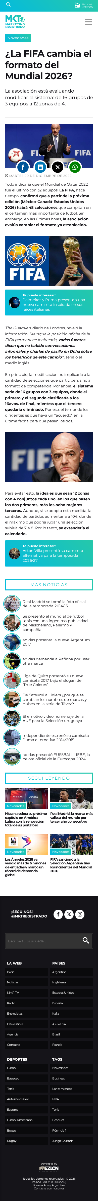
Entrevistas (15, 1013)
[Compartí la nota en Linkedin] (40, 167)
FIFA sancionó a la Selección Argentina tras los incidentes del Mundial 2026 (71, 865)
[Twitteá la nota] (58, 167)
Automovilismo (18, 1099)
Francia (57, 1045)
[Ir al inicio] (15, 21)
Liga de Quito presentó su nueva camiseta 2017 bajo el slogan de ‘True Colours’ (53, 680)
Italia (55, 1013)
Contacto (13, 1045)
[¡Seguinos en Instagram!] (79, 914)
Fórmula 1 (59, 1130)
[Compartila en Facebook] (23, 167)
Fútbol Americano (20, 1120)
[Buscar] (8, 5)
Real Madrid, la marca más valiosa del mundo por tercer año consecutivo (71, 817)
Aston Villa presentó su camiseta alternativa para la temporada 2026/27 (53, 555)
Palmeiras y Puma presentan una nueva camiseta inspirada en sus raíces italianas (54, 304)
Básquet (13, 1078)
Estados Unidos (63, 992)
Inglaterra (59, 982)
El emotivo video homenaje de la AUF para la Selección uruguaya (53, 718)
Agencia (13, 1034)
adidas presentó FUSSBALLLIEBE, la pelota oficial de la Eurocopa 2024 (56, 756)
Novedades (18, 37)
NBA (55, 1099)
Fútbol (11, 1068)
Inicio (11, 972)
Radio (11, 1003)
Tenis (10, 1089)
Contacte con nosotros (49, 1188)
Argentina (59, 972)
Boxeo (11, 1130)
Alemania (59, 1024)
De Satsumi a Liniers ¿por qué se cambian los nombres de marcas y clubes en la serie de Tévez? (55, 699)
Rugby (12, 1141)
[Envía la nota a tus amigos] (75, 167)
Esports (12, 1109)
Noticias (12, 982)
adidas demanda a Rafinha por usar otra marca (56, 661)
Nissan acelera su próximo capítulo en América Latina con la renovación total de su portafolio (26, 819)
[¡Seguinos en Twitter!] (69, 914)
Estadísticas (15, 1024)
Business (58, 1078)
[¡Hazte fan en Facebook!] (58, 914)
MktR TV (13, 992)
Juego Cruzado (63, 1141)
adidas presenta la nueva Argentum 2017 (56, 642)
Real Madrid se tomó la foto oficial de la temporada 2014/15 (54, 603)
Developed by (31, 1166)
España (57, 1003)
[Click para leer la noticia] (12, 603)
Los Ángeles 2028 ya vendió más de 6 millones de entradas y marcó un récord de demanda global (25, 867)
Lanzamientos (62, 1089)
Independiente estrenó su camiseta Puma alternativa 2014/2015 (56, 737)
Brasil (56, 1034)
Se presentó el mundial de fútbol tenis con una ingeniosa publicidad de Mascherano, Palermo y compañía (55, 623)
